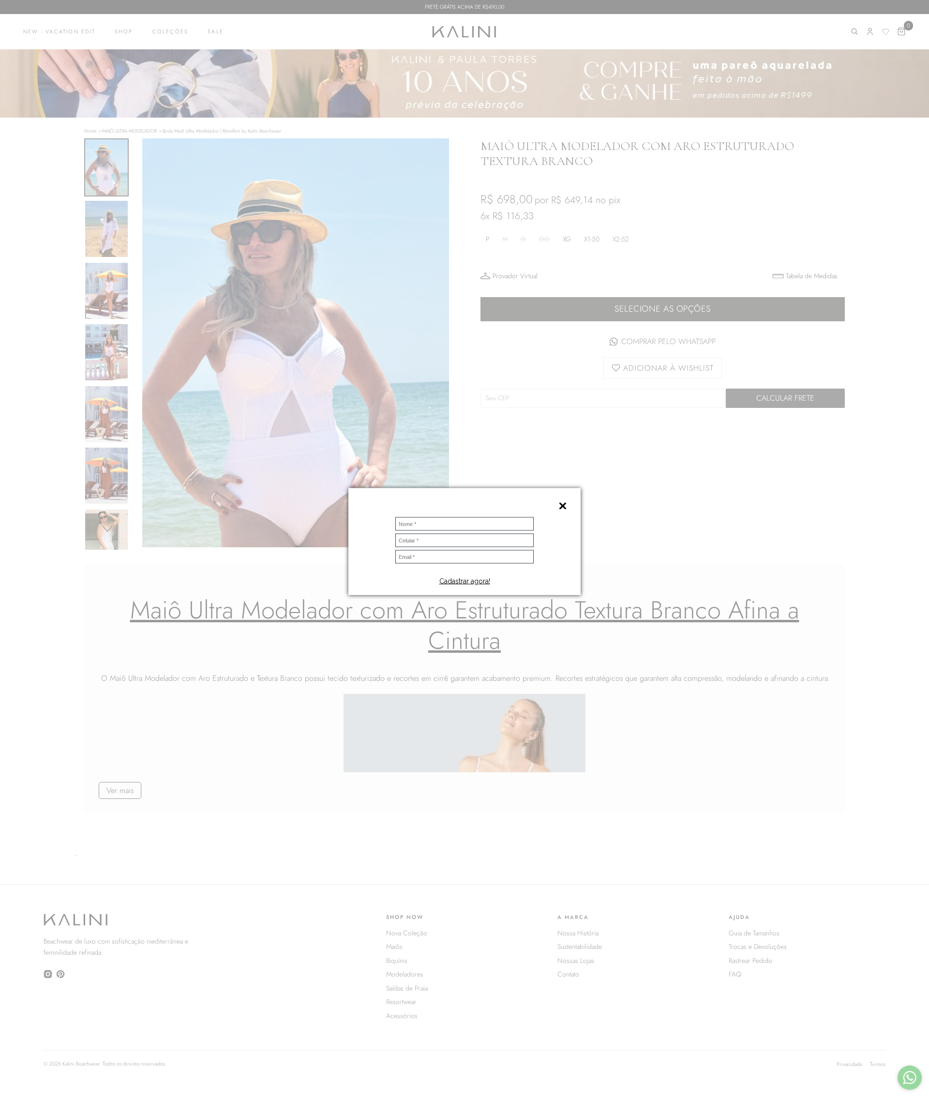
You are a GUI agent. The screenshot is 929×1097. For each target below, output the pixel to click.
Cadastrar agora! (464, 581)
